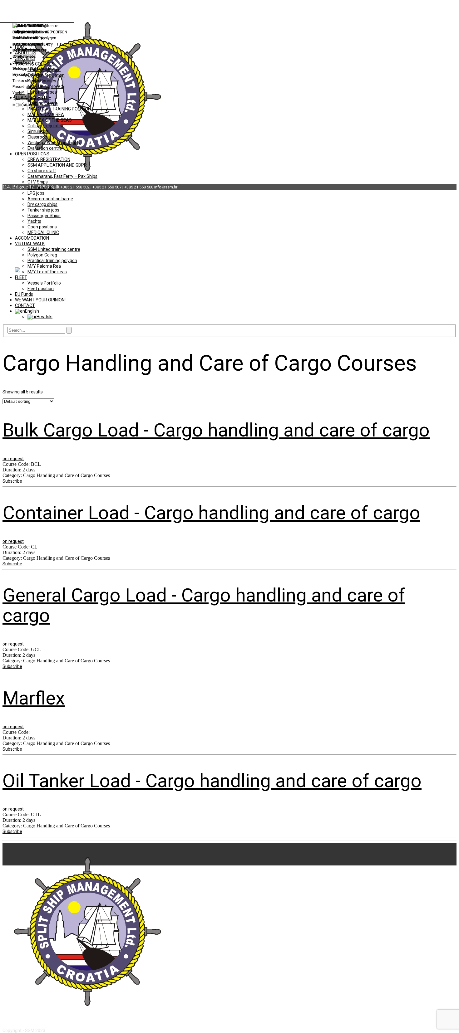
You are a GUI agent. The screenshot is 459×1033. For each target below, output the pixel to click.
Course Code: (16, 464)
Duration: (12, 469)
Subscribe (12, 481)
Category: (12, 475)
